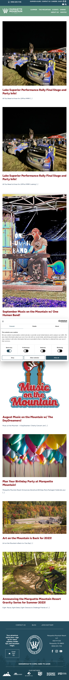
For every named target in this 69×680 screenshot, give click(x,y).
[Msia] (7, 673)
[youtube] (61, 651)
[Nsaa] (62, 673)
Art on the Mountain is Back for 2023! (27, 538)
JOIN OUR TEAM (47, 625)
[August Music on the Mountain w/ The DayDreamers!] (34, 371)
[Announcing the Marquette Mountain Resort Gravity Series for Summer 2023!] (34, 573)
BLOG (34, 625)
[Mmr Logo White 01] (34, 635)
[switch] (26, 351)
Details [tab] (34, 326)
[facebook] (52, 651)
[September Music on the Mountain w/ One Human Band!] (34, 250)
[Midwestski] (18, 673)
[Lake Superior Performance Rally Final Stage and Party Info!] (34, 53)
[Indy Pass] (51, 673)
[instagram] (56, 651)
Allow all (56, 357)
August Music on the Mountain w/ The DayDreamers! (28, 418)
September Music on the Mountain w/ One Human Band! (30, 313)
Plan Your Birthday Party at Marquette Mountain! (28, 483)
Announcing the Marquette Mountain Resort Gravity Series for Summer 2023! (32, 600)
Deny (12, 357)
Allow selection (34, 357)
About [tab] (57, 326)
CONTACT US (20, 625)
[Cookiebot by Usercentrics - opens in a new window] (59, 321)
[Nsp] (40, 673)
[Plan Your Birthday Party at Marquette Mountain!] (34, 455)
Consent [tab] (11, 326)
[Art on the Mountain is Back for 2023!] (34, 517)
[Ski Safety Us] (29, 673)
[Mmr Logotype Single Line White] (12, 9)
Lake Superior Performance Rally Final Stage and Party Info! (34, 91)
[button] (65, 4)
